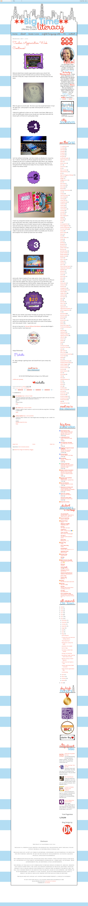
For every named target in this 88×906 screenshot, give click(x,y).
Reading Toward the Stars (21, 422)
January (63, 680)
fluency (61, 234)
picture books (63, 320)
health (61, 257)
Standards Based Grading (65, 362)
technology (62, 374)
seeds (61, 349)
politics (62, 323)
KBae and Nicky (64, 552)
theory (61, 377)
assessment (63, 166)
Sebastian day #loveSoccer (66, 572)
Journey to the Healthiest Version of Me (66, 478)
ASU (61, 168)
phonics (62, 318)
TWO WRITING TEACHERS (66, 442)
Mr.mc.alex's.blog (64, 545)
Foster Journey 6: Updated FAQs (67, 479)
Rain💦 (62, 558)
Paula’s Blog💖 (64, 567)
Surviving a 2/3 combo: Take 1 (67, 498)
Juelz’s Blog (63, 539)
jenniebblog (63, 458)
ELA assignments (64, 224)
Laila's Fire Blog (64, 532)
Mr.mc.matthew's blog (66, 593)
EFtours (62, 220)
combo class (63, 200)
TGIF (61, 376)
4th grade (62, 153)
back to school (63, 170)
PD (61, 311)
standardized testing (64, 360)
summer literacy (63, 365)
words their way (63, 393)
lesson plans (63, 276)
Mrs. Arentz (18, 407)
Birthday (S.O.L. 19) (65, 540)
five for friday (63, 232)
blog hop (62, 176)
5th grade (62, 154)
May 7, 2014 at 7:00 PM (26, 407)
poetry (61, 322)
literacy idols (63, 283)
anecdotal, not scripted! (67, 646)
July (63, 629)
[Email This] (26, 386)
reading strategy (64, 333)
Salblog (62, 580)
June (63, 631)
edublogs (62, 219)
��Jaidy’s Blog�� (65, 523)
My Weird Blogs (64, 521)
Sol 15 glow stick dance (65, 527)
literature (62, 286)
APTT (61, 164)
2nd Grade (62, 149)
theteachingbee (64, 454)
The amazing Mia (64, 513)
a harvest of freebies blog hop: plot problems (69, 789)
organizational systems (65, 308)
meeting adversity (64, 289)
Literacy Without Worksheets (33, 326)
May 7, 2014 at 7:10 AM (27, 396)
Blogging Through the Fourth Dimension (67, 448)
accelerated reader (64, 158)
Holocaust (62, 262)
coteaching (62, 207)
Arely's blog (63, 542)
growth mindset (63, 252)
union (61, 386)
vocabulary (62, 387)
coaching (62, 198)
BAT (61, 173)
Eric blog (63, 590)
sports (61, 359)
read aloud (62, 330)
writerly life (62, 394)
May (63, 633)
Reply (17, 404)
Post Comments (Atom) (24, 446)
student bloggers (64, 364)
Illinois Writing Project (65, 266)
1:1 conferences (63, 146)
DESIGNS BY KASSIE (51, 881)
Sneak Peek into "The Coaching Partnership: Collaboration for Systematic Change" (67, 466)
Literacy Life (63, 284)
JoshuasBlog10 (64, 548)
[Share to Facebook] (30, 386)
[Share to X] (29, 386)
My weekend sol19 (64, 591)
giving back (62, 244)
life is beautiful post (69, 777)
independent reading (64, 268)
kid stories (62, 273)
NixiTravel (62, 301)
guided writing (63, 256)
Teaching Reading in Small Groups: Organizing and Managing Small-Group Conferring (67, 489)
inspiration (62, 269)
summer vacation (64, 367)
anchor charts (63, 163)
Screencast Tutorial (64, 347)
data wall (62, 213)
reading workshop (64, 335)
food (61, 235)
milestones (62, 295)
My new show (63, 571)
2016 (62, 614)
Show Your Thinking (65, 493)
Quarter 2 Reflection (65, 519)
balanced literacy (64, 171)
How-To (62, 264)
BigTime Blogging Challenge (66, 175)
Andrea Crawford (19, 415)
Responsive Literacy (65, 501)
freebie (61, 239)
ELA (61, 222)
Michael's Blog (64, 554)
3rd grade (62, 151)
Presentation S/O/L (64, 524)
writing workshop (64, 398)
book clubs (62, 183)
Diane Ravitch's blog (65, 430)
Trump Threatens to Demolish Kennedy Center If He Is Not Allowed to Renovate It (67, 433)
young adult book (64, 403)
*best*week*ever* (66, 640)
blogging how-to (64, 180)
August (63, 628)
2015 (62, 616)
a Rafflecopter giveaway (18, 379)
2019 (62, 609)
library (61, 279)
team (61, 372)
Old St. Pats (62, 303)
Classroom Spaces (64, 195)
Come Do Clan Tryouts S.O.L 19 (67, 549)
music (61, 298)
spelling (62, 357)
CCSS (61, 192)
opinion (62, 305)
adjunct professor (64, 159)
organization (63, 306)
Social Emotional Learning (66, 354)
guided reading (63, 254)
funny (61, 241)
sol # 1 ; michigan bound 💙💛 (67, 530)
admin (61, 161)
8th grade (62, 156)
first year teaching (64, 229)
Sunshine (62, 369)
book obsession (65, 635)
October (64, 624)
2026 (62, 607)
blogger (62, 178)
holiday (61, 261)
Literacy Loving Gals (65, 463)
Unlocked (62, 565)
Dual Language (63, 215)
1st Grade (62, 148)
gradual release (63, 247)
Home (33, 444)
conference (62, 203)
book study (62, 187)
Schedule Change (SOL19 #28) (67, 484)
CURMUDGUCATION (65, 437)
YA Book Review (63, 399)
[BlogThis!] (27, 386)
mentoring (62, 291)
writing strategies (64, 396)
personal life (63, 313)
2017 (62, 612)
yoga (61, 401)
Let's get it (63, 535)
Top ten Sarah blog (65, 518)
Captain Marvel (64, 555)
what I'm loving (63, 389)
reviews (62, 340)
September (64, 626)
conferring (62, 205)
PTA (61, 328)
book (61, 181)
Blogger (47, 882)
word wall (62, 391)
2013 (62, 682)
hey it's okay (63, 259)
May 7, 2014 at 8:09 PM (28, 415)
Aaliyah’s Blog (64, 577)
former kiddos (63, 237)
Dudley (61, 217)
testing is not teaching (67, 653)
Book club (63, 578)
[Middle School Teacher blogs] (67, 707)
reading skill (63, 332)
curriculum (62, 212)
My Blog (62, 586)
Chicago (62, 193)
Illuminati (63, 564)
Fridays (62, 543)
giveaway (62, 242)
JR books (62, 271)
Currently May (65, 672)
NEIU (61, 300)
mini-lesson (63, 296)
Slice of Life (62, 352)
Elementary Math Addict (66, 497)
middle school (63, 293)
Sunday (62, 546)
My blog (62, 526)
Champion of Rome (65, 570)
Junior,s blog (63, 575)
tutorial (62, 384)
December (64, 620)
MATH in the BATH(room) (66, 494)
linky (61, 281)
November (64, 622)
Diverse (62, 522)
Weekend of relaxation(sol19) (66, 574)
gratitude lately (63, 251)
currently (62, 210)
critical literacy (63, 208)
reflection (62, 337)
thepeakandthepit (64, 379)
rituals (61, 342)
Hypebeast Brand (64, 551)
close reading (63, 197)
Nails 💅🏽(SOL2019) (64, 568)
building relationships (65, 190)
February (64, 678)
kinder (61, 274)
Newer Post (15, 444)
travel (61, 382)
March (63, 676)
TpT (61, 381)
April (63, 674)
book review (63, 185)
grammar (62, 249)
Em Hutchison (19, 396)
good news (62, 246)
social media (63, 355)
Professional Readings (65, 327)
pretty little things (64, 325)
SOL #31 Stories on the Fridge (67, 455)
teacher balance (63, 371)
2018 (62, 610)
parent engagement (64, 310)
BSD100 (62, 188)
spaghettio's (63, 529)
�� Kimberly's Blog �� (66, 560)
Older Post (52, 444)
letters (61, 278)
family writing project (65, 227)
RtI (61, 344)
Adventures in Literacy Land (67, 487)
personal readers (64, 315)
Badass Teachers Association (67, 470)
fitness (61, 230)
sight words (62, 350)
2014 (62, 618)
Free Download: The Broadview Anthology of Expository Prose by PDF (67, 595)
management (63, 288)
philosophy (62, 317)
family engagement (64, 225)
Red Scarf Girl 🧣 (64, 584)
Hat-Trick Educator (65, 483)
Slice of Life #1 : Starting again (67, 533)
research (62, 338)
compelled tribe (63, 202)
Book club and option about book (67, 581)
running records (63, 345)
